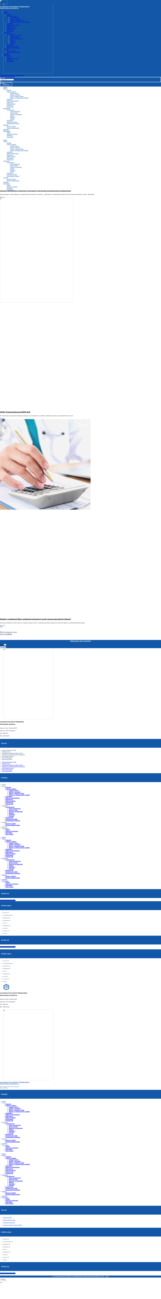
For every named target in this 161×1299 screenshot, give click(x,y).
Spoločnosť (6, 108)
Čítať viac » (2, 197)
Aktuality (9, 90)
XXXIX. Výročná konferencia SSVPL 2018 (15, 412)
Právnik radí (10, 159)
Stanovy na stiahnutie (16, 114)
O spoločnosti (10, 110)
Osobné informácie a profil (9, 750)
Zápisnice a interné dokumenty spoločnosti (13, 754)
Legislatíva (10, 99)
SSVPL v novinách (15, 95)
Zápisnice (12, 117)
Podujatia (5, 182)
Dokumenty (10, 102)
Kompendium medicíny (13, 123)
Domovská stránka (7, 759)
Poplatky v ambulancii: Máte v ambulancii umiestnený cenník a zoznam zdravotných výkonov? (35, 619)
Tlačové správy (14, 93)
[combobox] (7, 79)
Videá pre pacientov (12, 134)
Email (2, 644)
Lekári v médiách (11, 92)
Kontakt (12, 119)
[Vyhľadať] (1, 81)
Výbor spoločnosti (15, 111)
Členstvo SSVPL (11, 126)
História (12, 116)
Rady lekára (6, 131)
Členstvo (5, 125)
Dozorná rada (14, 113)
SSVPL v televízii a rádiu (16, 96)
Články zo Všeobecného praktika (19, 98)
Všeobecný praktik (12, 122)
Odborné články (11, 104)
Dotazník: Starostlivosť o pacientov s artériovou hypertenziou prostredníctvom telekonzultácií (35, 191)
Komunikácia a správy (8, 756)
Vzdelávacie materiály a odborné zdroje (12, 753)
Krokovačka (10, 105)
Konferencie (10, 120)
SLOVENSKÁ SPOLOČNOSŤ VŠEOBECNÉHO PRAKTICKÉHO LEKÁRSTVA (12, 76)
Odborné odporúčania (13, 101)
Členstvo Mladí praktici (13, 128)
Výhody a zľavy (6, 751)
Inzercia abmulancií (7, 757)
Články (5, 88)
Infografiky (9, 135)
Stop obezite (10, 137)
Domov (5, 140)
